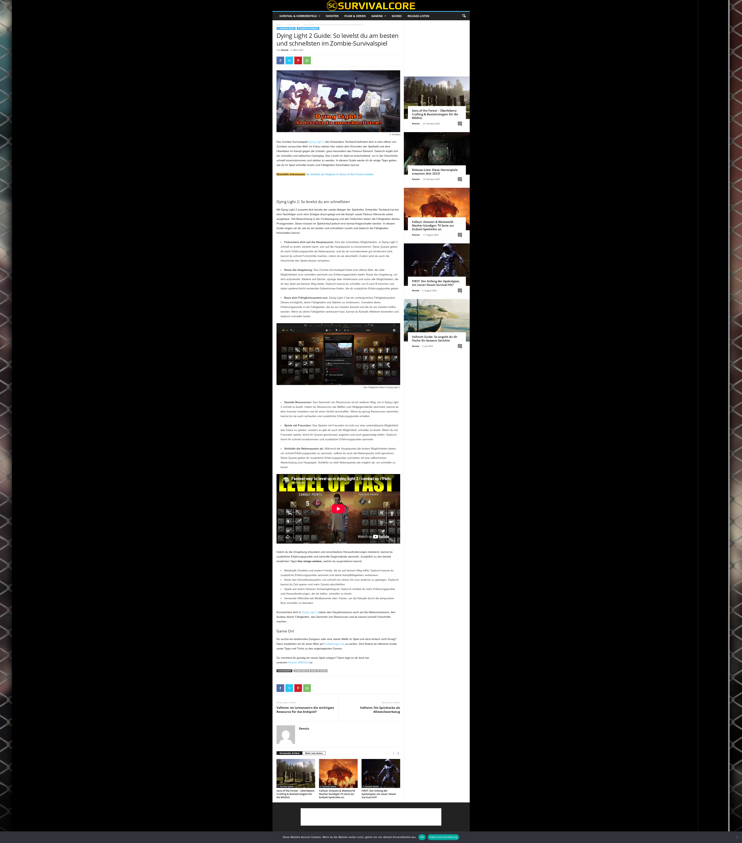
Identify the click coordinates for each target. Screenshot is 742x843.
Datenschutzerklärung (443, 837)
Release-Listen (418, 16)
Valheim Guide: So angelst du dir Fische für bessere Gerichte (434, 338)
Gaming (377, 16)
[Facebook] (280, 60)
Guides (397, 16)
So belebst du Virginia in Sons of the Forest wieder (340, 174)
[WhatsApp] (307, 60)
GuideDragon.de (334, 643)
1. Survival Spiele (292, 24)
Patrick (416, 123)
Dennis (284, 49)
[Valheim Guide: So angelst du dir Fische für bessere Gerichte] (437, 320)
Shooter (332, 16)
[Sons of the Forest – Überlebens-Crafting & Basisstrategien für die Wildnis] (296, 773)
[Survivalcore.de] (371, 5)
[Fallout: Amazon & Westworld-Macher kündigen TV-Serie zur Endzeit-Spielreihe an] (338, 773)
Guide (314, 671)
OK (422, 837)
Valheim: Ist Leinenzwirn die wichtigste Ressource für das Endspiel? (305, 710)
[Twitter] (289, 60)
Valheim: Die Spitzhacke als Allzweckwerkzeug (380, 710)
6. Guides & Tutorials (308, 28)
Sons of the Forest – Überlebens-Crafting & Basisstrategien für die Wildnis (296, 794)
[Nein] (737, 837)
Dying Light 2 (316, 141)
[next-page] (398, 753)
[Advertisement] (338, 187)
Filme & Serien (355, 16)
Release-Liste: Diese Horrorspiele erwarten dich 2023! (435, 171)
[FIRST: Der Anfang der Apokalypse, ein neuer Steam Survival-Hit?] (381, 773)
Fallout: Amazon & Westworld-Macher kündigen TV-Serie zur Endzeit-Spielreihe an (337, 794)
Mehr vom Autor (314, 753)
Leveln (323, 671)
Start (279, 24)
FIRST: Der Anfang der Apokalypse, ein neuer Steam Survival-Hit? (379, 794)
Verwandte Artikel (289, 753)
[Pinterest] (298, 60)
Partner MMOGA (298, 662)
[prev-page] (394, 753)
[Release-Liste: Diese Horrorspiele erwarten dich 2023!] (437, 153)
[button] (464, 16)
